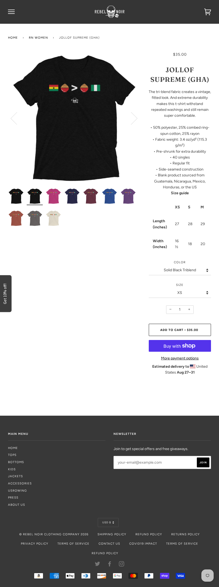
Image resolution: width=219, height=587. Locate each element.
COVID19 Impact (143, 543)
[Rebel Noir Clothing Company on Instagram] (121, 565)
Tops (12, 455)
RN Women (38, 37)
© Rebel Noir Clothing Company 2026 (53, 534)
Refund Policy (148, 534)
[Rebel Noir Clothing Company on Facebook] (109, 565)
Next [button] (131, 118)
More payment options (180, 358)
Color (180, 262)
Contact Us (109, 543)
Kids (12, 469)
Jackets (15, 476)
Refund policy (105, 553)
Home (13, 37)
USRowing (17, 490)
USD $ (106, 522)
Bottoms (16, 462)
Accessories (20, 483)
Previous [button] (17, 118)
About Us (16, 505)
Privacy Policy (34, 543)
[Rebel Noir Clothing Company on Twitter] (97, 565)
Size (179, 285)
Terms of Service (73, 543)
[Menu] (11, 12)
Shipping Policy (111, 534)
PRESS (13, 497)
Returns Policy (185, 534)
